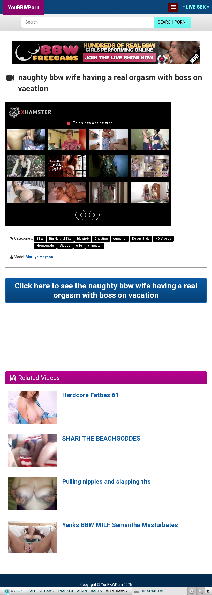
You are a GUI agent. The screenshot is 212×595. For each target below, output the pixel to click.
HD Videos (163, 238)
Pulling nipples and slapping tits (106, 481)
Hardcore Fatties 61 (90, 395)
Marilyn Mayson (39, 257)
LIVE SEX (196, 7)
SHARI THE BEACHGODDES (101, 438)
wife (79, 245)
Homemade (45, 245)
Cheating (101, 238)
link (207, 514)
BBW (39, 238)
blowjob (83, 238)
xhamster (95, 245)
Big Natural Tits (60, 238)
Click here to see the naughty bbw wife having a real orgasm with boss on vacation (106, 290)
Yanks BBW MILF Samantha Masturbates (120, 525)
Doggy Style (141, 238)
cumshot (119, 238)
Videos (65, 245)
